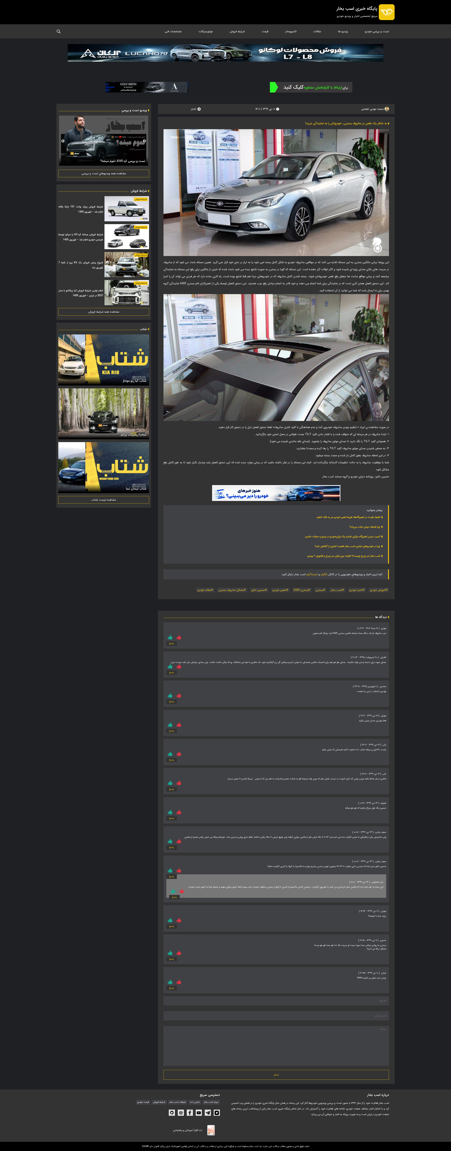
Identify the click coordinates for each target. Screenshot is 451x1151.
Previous (144, 141)
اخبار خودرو (356, 590)
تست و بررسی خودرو (377, 31)
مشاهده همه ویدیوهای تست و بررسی (104, 173)
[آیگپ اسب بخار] (172, 1113)
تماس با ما (195, 1102)
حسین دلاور (258, 590)
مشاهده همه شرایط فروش (103, 312)
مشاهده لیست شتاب (103, 500)
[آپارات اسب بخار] (181, 1113)
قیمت (265, 31)
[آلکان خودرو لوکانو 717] (225, 57)
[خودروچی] (311, 87)
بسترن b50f (301, 590)
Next (63, 141)
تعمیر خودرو (279, 590)
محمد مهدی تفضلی (373, 109)
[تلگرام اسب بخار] (276, 493)
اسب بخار (336, 590)
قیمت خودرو (143, 1102)
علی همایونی (377, 882)
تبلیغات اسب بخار (177, 1102)
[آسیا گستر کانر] (147, 87)
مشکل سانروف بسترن (231, 590)
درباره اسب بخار (211, 1102)
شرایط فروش (237, 31)
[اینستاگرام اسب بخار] (217, 1113)
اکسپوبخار (290, 31)
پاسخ (171, 643)
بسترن (319, 590)
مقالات (317, 31)
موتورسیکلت (206, 31)
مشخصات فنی (173, 31)
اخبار (193, 109)
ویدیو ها (343, 31)
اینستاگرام (312, 574)
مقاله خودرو (204, 590)
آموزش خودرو (378, 590)
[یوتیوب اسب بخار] (199, 1113)
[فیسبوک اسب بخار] (190, 1113)
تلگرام (324, 574)
